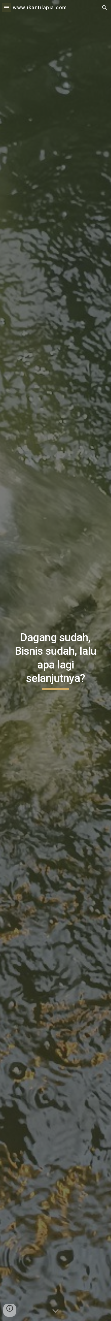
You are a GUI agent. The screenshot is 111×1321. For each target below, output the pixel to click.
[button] (6, 7)
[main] (55, 661)
